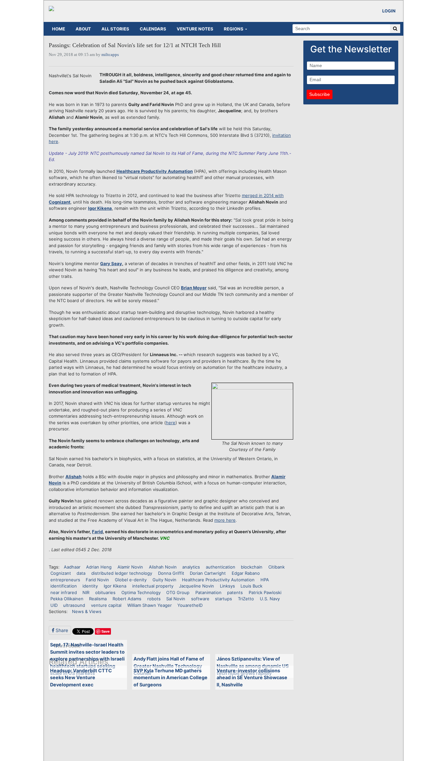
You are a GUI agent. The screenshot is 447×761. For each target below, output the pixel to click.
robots (154, 598)
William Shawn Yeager (149, 605)
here (170, 422)
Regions (233, 28)
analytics (191, 567)
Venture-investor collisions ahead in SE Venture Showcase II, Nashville (252, 677)
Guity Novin (164, 579)
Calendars (153, 28)
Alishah (73, 476)
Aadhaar (72, 567)
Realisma (98, 598)
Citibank (276, 567)
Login (389, 10)
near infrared (63, 592)
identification (63, 586)
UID (54, 605)
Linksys (227, 586)
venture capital (106, 605)
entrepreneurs (65, 579)
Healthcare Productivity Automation (154, 171)
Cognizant (60, 573)
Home (58, 28)
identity (90, 586)
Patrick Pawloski (265, 592)
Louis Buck (251, 586)
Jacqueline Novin (196, 586)
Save (105, 631)
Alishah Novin (163, 567)
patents (235, 592)
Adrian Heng (99, 567)
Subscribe (319, 94)
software (200, 598)
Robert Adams (127, 598)
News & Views (86, 611)
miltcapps (110, 54)
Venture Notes (195, 28)
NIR (85, 592)
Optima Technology (141, 592)
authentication (220, 567)
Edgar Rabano (246, 573)
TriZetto (246, 598)
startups (223, 598)
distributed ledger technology (121, 573)
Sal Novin (175, 598)
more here (225, 520)
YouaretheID (190, 605)
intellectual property (152, 586)
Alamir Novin (130, 567)
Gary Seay (111, 263)
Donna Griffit (171, 573)
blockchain (251, 567)
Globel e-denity (131, 579)
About (83, 28)
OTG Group (177, 592)
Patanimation (208, 592)
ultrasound (74, 605)
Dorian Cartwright (208, 573)
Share (61, 630)
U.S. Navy (270, 598)
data (81, 573)
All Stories (115, 28)
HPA (264, 579)
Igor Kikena (100, 208)
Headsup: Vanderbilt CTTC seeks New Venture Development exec (81, 677)
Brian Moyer (193, 287)
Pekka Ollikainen (66, 598)
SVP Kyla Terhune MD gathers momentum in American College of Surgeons (170, 677)
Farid (97, 531)
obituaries (105, 592)
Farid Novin (97, 579)
